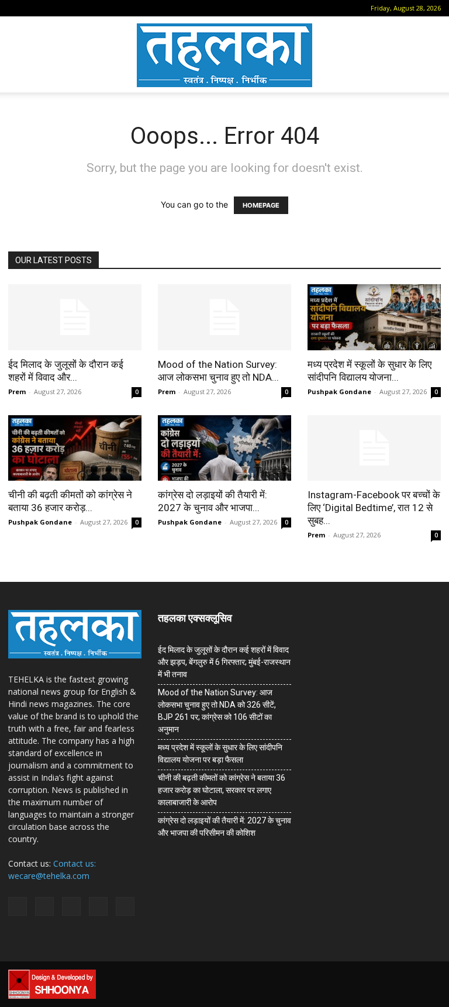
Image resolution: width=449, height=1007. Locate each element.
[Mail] (54, 8)
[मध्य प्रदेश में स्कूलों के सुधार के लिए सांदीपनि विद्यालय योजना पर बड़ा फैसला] (374, 317)
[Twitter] (92, 8)
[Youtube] (111, 8)
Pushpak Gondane (339, 391)
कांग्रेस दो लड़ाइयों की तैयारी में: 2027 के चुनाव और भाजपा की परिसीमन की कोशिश (224, 826)
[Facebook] (34, 8)
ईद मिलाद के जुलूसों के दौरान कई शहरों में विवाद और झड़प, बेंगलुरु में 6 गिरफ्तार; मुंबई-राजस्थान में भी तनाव (224, 662)
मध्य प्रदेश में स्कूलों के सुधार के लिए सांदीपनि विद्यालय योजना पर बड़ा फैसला (220, 753)
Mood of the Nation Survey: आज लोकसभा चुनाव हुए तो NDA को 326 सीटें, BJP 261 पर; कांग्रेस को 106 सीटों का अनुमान (217, 711)
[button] (17, 8)
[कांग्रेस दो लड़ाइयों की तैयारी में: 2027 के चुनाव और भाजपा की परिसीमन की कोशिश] (224, 448)
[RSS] (73, 8)
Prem (17, 391)
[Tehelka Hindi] (224, 55)
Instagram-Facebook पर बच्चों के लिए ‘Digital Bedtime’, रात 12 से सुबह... (374, 507)
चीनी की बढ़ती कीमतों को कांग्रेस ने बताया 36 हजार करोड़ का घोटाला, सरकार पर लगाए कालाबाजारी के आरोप (221, 790)
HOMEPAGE (261, 205)
